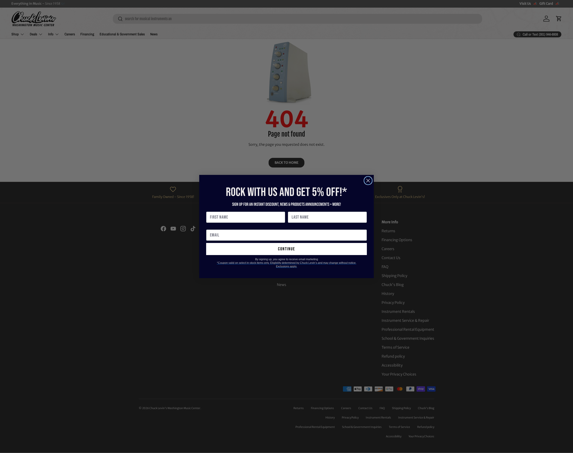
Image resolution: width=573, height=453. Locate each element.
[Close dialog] (368, 181)
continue (286, 249)
